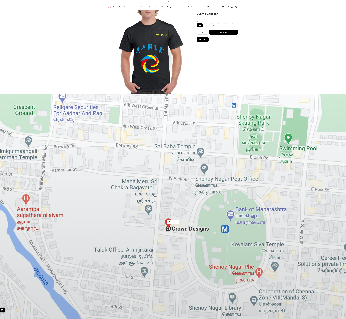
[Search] (228, 7)
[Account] (232, 7)
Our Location (173, 222)
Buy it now (223, 32)
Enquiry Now (202, 39)
